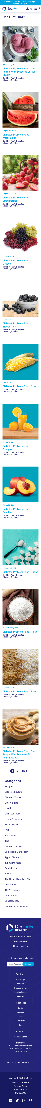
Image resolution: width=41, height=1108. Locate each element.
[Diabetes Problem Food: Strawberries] (20, 172)
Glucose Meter (20, 988)
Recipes (9, 786)
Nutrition (14, 80)
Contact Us (20, 1093)
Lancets (20, 984)
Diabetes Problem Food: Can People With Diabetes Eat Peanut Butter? (19, 754)
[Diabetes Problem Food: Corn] (20, 361)
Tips (7, 841)
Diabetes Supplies (14, 846)
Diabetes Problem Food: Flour (20, 631)
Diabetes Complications (16, 906)
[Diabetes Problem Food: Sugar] (20, 546)
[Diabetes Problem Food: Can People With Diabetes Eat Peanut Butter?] (20, 725)
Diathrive (28, 1078)
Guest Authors (12, 895)
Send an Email (20, 1037)
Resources (20, 1002)
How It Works (20, 946)
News (8, 873)
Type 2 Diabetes (13, 863)
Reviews (20, 1012)
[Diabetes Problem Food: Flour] (20, 606)
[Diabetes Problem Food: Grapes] (20, 235)
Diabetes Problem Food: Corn (20, 386)
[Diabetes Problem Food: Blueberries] (20, 298)
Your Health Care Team (16, 852)
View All (20, 996)
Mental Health (11, 824)
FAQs (20, 1008)
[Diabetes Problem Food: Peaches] (20, 483)
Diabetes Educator (14, 792)
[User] (27, 8)
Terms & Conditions (20, 1082)
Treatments (10, 835)
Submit (28, 964)
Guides (20, 1016)
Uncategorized (12, 901)
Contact (20, 1031)
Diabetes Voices (13, 797)
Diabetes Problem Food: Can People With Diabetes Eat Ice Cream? (19, 71)
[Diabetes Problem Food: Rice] (20, 666)
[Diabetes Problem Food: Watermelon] (20, 109)
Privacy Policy (20, 1086)
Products (20, 974)
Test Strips (20, 979)
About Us (20, 1021)
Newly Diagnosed (14, 819)
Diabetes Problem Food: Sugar (20, 572)
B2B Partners (20, 1089)
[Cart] (31, 8)
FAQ (7, 830)
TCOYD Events (12, 890)
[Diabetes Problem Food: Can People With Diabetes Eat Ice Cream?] (20, 43)
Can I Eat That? (9, 78)
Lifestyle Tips (11, 803)
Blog (20, 1025)
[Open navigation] (35, 8)
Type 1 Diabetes (13, 857)
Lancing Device (20, 992)
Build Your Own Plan (20, 936)
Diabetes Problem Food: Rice (19, 691)
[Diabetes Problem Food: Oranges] (20, 420)
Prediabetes (11, 868)
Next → (25, 771)
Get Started (20, 941)
